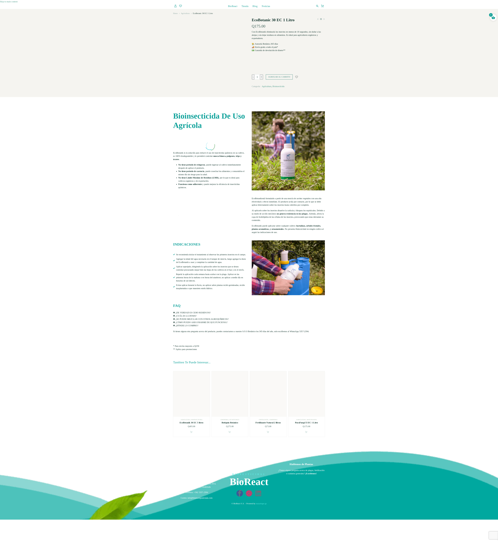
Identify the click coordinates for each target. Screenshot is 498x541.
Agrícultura (185, 13)
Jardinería (224, 419)
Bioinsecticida (278, 86)
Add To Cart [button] (191, 431)
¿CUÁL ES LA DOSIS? (186, 316)
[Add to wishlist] (296, 77)
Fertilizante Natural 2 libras (268, 423)
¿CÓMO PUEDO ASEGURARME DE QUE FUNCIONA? (202, 322)
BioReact (232, 6)
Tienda (244, 6)
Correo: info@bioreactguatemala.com (197, 498)
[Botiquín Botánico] (230, 394)
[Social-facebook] (239, 493)
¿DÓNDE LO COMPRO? (187, 325)
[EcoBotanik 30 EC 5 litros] (191, 394)
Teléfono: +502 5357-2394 (196, 492)
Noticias (266, 6)
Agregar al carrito (279, 77)
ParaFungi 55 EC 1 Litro (306, 423)
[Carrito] (322, 6)
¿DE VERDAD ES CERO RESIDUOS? (193, 313)
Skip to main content (9, 2)
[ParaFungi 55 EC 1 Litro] (306, 394)
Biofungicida (312, 419)
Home (175, 13)
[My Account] (175, 6)
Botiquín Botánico (230, 423)
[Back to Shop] (321, 19)
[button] (317, 6)
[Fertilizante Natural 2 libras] (268, 394)
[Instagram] (249, 493)
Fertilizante (263, 419)
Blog (255, 6)
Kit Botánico (234, 419)
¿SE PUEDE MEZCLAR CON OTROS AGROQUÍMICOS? (202, 319)
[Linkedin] (258, 493)
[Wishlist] (180, 6)
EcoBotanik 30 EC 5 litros (191, 423)
